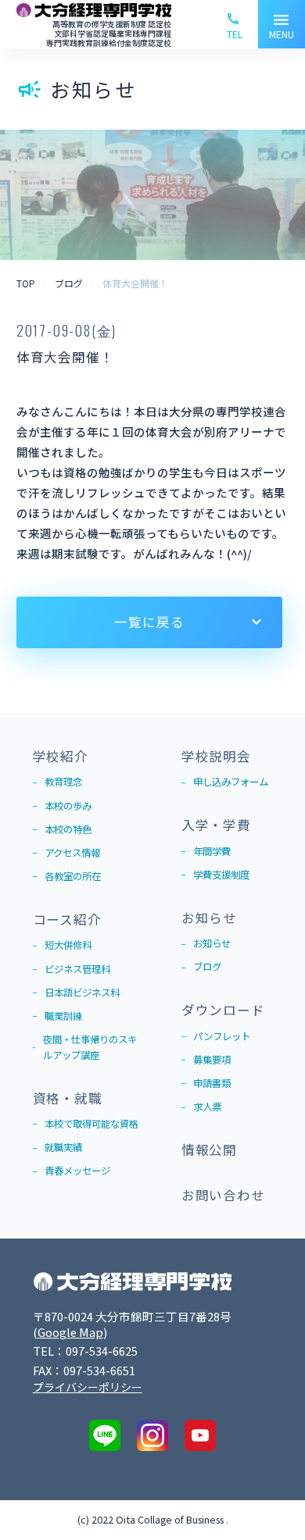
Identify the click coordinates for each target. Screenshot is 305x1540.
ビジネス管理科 (77, 969)
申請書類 (212, 1083)
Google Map (70, 1332)
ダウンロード (223, 1009)
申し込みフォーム (230, 782)
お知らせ (209, 917)
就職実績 (63, 1147)
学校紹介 (60, 756)
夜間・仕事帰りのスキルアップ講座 (90, 1047)
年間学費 (212, 851)
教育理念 (63, 782)
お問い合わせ (223, 1194)
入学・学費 (216, 824)
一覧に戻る (149, 621)
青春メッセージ (77, 1171)
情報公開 (209, 1149)
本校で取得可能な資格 (91, 1124)
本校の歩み (68, 806)
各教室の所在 (73, 876)
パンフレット (221, 1036)
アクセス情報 (72, 853)
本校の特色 (68, 829)
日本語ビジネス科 (82, 993)
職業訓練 (63, 1016)
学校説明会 (216, 756)
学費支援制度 (221, 875)
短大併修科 (68, 945)
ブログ (207, 967)
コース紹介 (67, 919)
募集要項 (212, 1060)
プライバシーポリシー (87, 1387)
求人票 (207, 1107)
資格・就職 (67, 1098)
